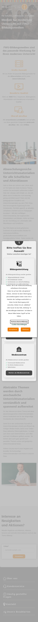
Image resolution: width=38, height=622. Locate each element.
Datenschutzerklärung (19, 321)
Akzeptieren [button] (13, 329)
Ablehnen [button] (25, 329)
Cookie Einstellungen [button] (19, 324)
